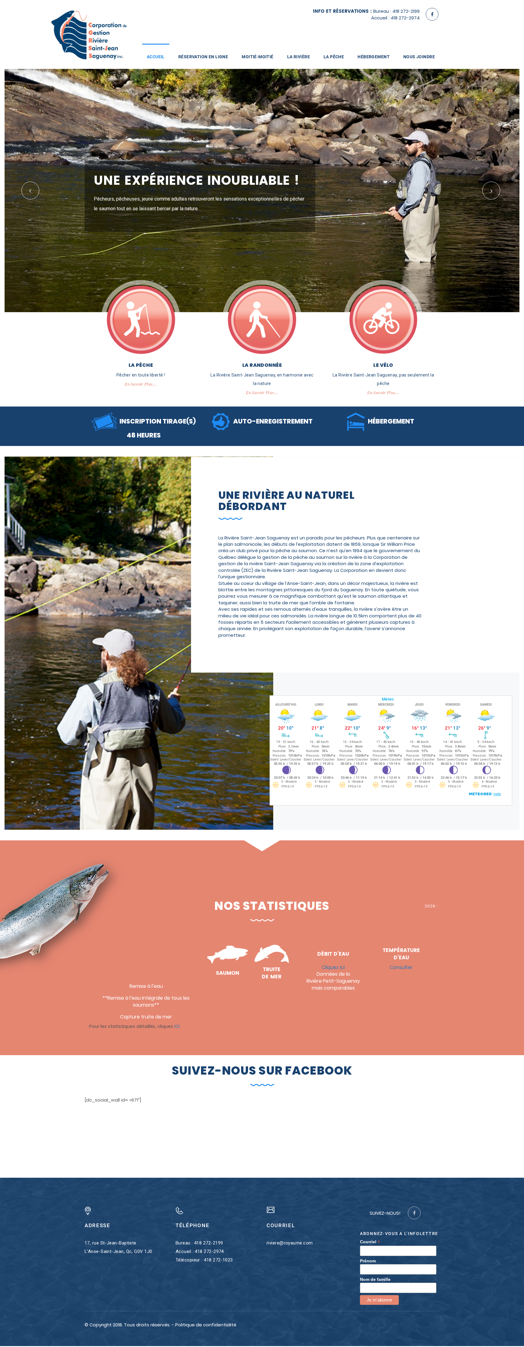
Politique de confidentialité (205, 1325)
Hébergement (374, 56)
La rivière (298, 56)
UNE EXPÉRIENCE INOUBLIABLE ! (196, 181)
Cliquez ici (333, 967)
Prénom (368, 1261)
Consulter (401, 967)
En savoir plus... (141, 385)
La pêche (334, 56)
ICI (177, 1027)
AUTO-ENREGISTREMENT (273, 421)
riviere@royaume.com (290, 1244)
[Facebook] (432, 14)
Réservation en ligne (203, 56)
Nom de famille (375, 1280)
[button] (30, 191)
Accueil (156, 56)
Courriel (370, 1243)
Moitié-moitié (257, 56)
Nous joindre (419, 56)
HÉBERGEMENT (391, 421)
